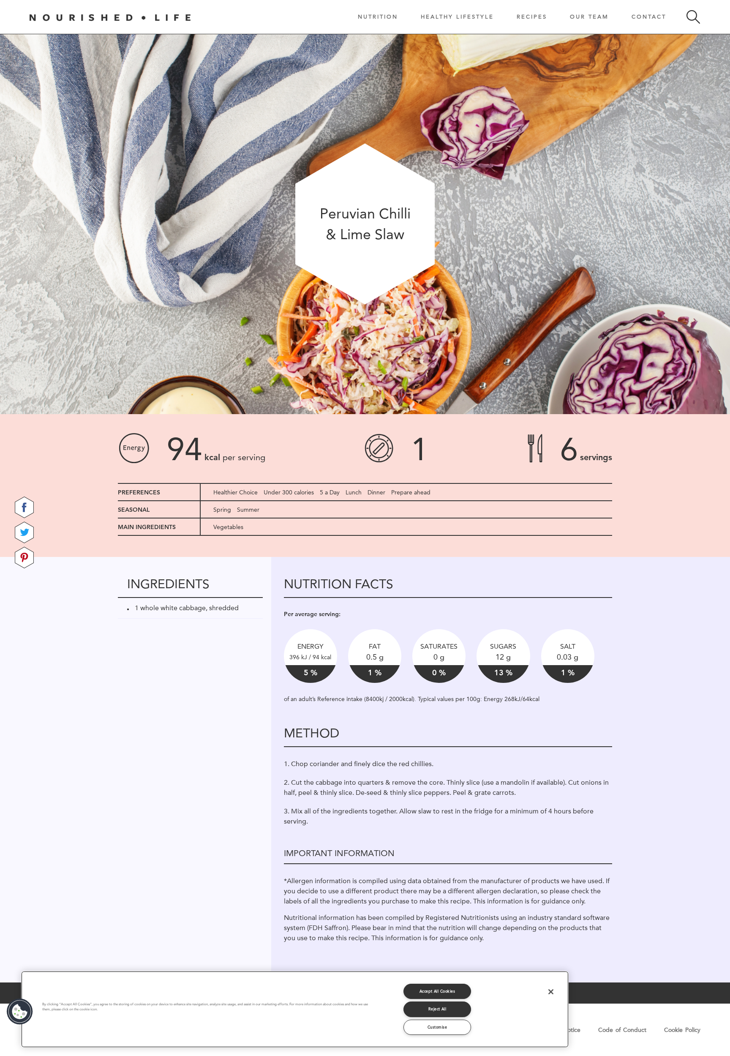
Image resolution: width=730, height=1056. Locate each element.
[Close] (551, 991)
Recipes (532, 16)
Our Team (589, 16)
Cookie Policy (682, 1030)
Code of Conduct (622, 1030)
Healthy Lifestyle (457, 16)
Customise (437, 1027)
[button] (19, 1011)
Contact (649, 16)
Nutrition (378, 16)
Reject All (437, 1009)
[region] (295, 1009)
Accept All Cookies (437, 991)
